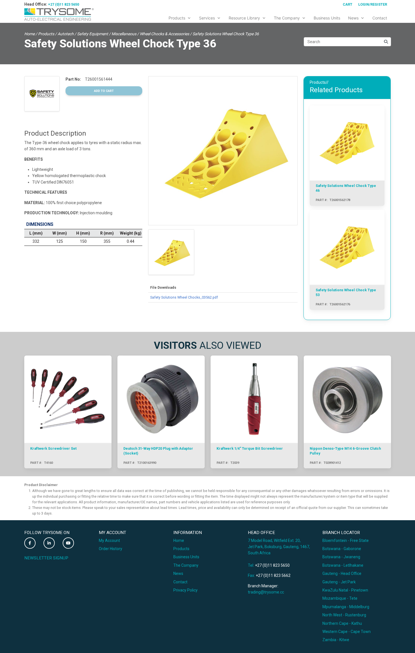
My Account (109, 540)
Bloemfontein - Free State (345, 540)
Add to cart (104, 91)
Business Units (186, 557)
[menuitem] (180, 17)
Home (29, 34)
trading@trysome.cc (266, 592)
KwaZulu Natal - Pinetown (345, 590)
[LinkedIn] (49, 543)
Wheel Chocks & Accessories (164, 34)
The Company (185, 565)
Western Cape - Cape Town (346, 631)
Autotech (66, 34)
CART (347, 4)
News (178, 573)
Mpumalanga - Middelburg (345, 607)
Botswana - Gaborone (341, 548)
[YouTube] (68, 543)
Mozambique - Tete (339, 598)
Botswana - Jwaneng (341, 557)
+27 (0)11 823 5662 (273, 575)
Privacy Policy (185, 590)
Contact (180, 582)
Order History (110, 548)
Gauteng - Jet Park (339, 582)
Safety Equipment (92, 34)
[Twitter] (30, 543)
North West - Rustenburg (344, 615)
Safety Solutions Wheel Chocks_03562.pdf (184, 297)
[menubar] (278, 17)
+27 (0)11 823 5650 (63, 4)
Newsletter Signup (46, 558)
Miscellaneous (124, 34)
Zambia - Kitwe (335, 639)
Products (46, 34)
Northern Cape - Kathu (342, 623)
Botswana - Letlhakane (342, 565)
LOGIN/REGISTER (372, 4)
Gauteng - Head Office (341, 573)
